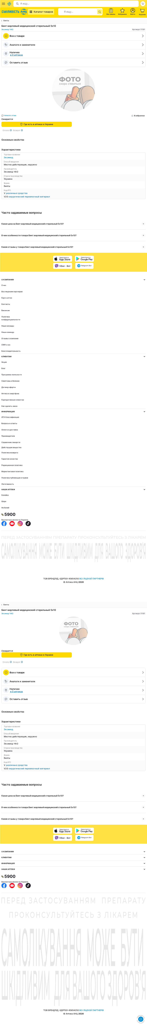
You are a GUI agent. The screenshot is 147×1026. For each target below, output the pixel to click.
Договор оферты (8, 387)
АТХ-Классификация (10, 417)
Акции (4, 362)
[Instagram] (20, 523)
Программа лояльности (11, 375)
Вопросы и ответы (9, 423)
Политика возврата (9, 453)
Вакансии (5, 310)
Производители (8, 436)
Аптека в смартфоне (10, 393)
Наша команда (7, 332)
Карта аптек (6, 298)
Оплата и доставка (9, 430)
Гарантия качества (9, 459)
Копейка (5, 495)
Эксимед (8, 157)
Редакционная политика (11, 465)
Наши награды (7, 326)
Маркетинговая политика (12, 471)
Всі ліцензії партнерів (91, 578)
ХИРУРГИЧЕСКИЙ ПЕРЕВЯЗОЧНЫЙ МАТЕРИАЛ (29, 196)
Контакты (5, 304)
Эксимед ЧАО (7, 29)
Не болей (5, 508)
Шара (3, 501)
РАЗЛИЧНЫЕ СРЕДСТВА (17, 193)
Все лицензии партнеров (12, 291)
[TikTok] (28, 523)
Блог (3, 368)
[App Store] (62, 259)
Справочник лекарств (10, 442)
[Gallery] (73, 91)
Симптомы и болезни (10, 381)
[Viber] (62, 266)
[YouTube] (12, 523)
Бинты (6, 20)
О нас (3, 285)
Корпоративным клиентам (12, 400)
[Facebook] (4, 523)
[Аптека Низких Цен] (14, 11)
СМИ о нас (5, 345)
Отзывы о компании (9, 338)
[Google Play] (84, 259)
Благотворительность (11, 351)
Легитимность (7, 484)
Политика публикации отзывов (14, 478)
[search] (99, 11)
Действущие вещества (11, 447)
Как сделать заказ (9, 406)
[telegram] (84, 266)
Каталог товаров (43, 11)
